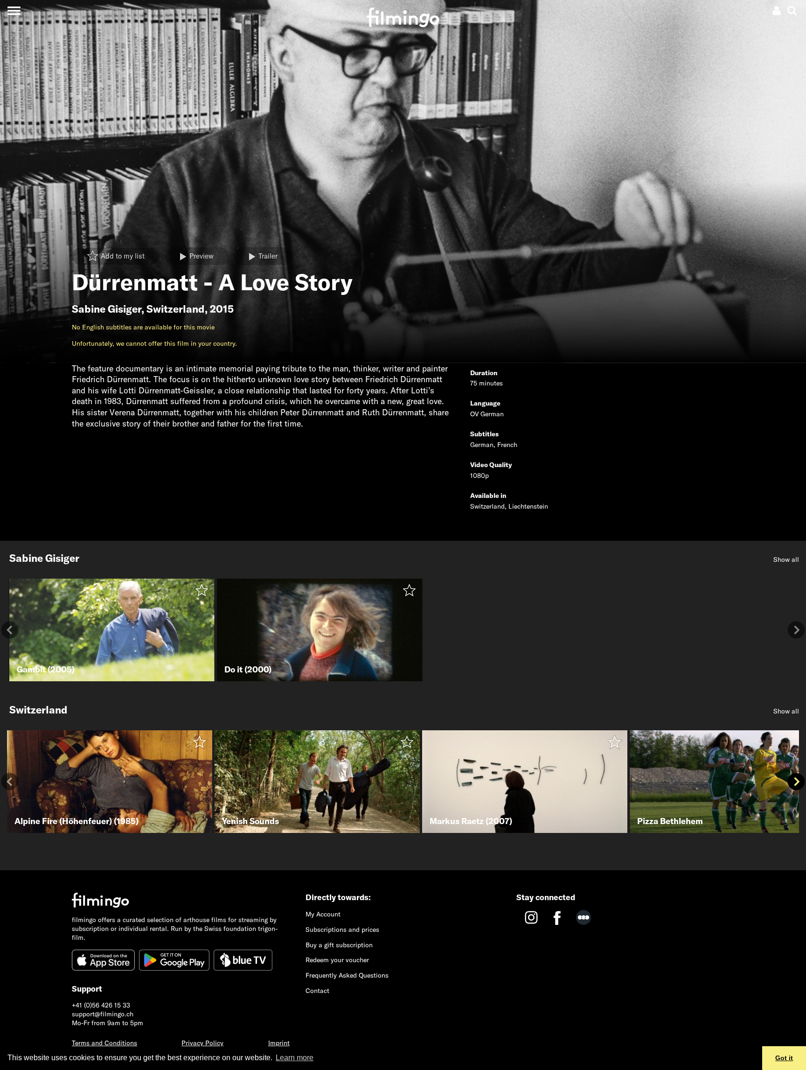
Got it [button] (784, 1058)
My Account (323, 914)
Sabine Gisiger (106, 308)
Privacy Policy (202, 1043)
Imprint (279, 1043)
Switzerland (175, 308)
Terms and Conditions (104, 1043)
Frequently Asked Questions (347, 975)
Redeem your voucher (337, 960)
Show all (786, 559)
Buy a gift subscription (339, 945)
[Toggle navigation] (14, 10)
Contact (317, 990)
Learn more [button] (294, 1058)
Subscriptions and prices (342, 929)
